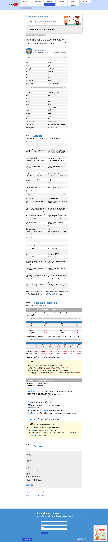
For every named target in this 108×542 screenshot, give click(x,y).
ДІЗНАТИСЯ (100, 539)
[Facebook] (28, 35)
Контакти (62, 4)
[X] (40, 35)
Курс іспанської (26, 1)
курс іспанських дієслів (43, 293)
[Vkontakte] (36, 35)
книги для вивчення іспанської (53, 294)
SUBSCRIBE (44, 532)
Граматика (73, 1)
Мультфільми (38, 4)
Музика (26, 4)
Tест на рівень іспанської (73, 5)
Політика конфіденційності (81, 539)
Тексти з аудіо (38, 1)
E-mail (42, 519)
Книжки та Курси (49, 4)
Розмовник (61, 1)
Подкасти (85, 1)
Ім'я (41, 523)
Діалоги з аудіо (49, 1)
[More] (44, 35)
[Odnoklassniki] (32, 35)
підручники (42, 295)
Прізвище (42, 527)
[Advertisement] (75, 54)
